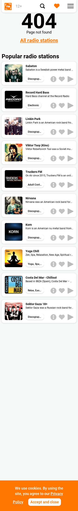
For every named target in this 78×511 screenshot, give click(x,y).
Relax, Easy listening (36, 290)
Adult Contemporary (36, 184)
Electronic (33, 105)
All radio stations (39, 40)
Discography (35, 78)
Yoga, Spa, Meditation (36, 264)
